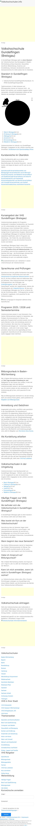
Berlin (3, 662)
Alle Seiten (4, 788)
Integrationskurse (18, 288)
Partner (3, 765)
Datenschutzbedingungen (9, 810)
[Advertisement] (17, 24)
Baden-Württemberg (7, 657)
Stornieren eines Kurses (26, 431)
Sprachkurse (5, 756)
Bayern (3, 660)
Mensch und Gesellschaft (9, 742)
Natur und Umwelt (6, 739)
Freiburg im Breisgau (10, 134)
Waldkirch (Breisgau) (10, 142)
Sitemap (11, 819)
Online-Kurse (5, 773)
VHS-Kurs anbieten (26, 458)
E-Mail (3, 794)
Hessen (3, 674)
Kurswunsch (4, 801)
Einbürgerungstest (6, 284)
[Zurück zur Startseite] (16, 3)
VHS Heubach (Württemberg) (10, 708)
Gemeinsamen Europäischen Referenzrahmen (15, 276)
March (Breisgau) (9, 132)
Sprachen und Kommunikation (10, 720)
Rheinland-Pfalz (6, 685)
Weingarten (7, 136)
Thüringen (4, 699)
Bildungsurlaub (5, 759)
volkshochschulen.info (13, 817)
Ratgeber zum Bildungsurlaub (10, 399)
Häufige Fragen (6, 780)
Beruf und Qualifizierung (8, 722)
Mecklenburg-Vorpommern (9, 676)
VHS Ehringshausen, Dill (8, 710)
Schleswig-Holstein (7, 696)
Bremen (3, 668)
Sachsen (3, 690)
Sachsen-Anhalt (6, 693)
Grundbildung (5, 745)
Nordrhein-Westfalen (7, 682)
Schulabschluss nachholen (9, 747)
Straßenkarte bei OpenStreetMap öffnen (21, 149)
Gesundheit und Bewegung (9, 728)
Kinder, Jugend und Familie (9, 750)
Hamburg (4, 671)
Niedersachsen (5, 679)
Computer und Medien (8, 725)
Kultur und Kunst (6, 736)
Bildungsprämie (6, 762)
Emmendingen (8, 140)
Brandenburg (5, 665)
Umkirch (7, 138)
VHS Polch (4, 713)
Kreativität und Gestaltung (9, 734)
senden (6, 814)
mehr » (25, 825)
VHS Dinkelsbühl (6, 705)
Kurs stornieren (5, 770)
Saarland (4, 687)
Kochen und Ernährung (8, 731)
